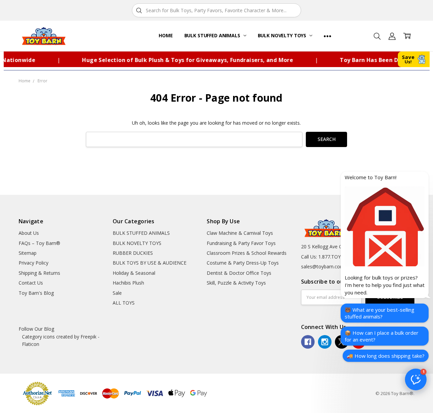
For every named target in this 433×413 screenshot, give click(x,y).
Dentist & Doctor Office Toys (239, 273)
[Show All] (327, 36)
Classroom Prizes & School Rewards (247, 253)
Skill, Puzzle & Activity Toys (236, 283)
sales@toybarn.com (322, 266)
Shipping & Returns (39, 273)
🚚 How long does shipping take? (386, 355)
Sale (117, 293)
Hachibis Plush (128, 283)
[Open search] (377, 35)
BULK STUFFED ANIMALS (213, 35)
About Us (29, 233)
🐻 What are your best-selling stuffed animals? (379, 313)
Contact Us (31, 283)
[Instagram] (325, 342)
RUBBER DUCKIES (133, 253)
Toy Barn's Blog (36, 293)
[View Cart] (407, 35)
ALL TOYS (124, 303)
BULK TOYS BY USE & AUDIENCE (149, 263)
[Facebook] (308, 342)
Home (166, 35)
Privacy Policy (33, 263)
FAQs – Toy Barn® (39, 243)
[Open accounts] (392, 35)
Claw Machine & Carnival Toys (240, 233)
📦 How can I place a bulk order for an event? (381, 336)
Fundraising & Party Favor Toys (241, 243)
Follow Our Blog (36, 329)
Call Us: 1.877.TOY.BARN (328, 256)
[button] (416, 379)
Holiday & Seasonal (134, 273)
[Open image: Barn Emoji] (385, 226)
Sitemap (28, 253)
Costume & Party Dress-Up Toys (243, 263)
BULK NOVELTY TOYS (282, 35)
